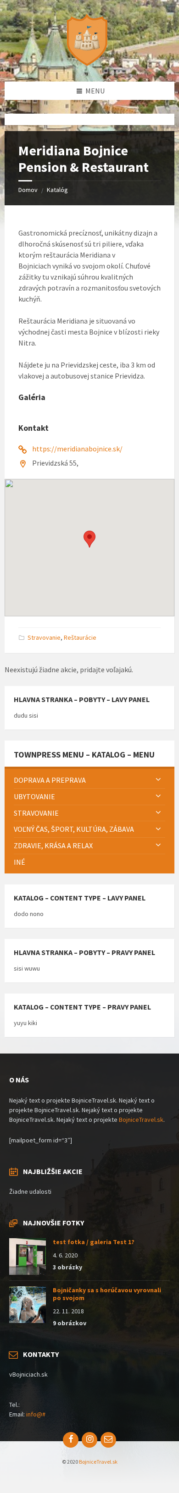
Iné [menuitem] (19, 862)
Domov (28, 190)
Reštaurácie (80, 637)
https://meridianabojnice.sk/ (77, 448)
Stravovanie (44, 637)
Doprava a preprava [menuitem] (50, 780)
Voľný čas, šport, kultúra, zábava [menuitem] (74, 829)
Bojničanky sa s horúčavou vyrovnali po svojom (107, 1294)
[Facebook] (70, 1440)
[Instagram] (89, 1440)
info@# (35, 1414)
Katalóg (57, 190)
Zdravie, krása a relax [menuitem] (53, 845)
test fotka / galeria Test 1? (93, 1242)
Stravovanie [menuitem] (36, 813)
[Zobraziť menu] (158, 780)
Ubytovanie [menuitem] (34, 796)
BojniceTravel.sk (141, 1119)
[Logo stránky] (89, 63)
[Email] (108, 1440)
